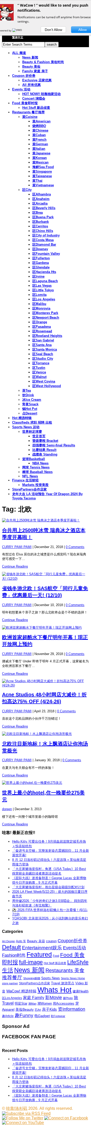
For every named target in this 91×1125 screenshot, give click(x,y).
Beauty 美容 (36, 941)
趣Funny (24, 1015)
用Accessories (63, 1003)
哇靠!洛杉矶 (16, 1108)
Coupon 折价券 (23, 76)
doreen (7, 809)
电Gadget (42, 1016)
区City (27, 190)
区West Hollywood (46, 386)
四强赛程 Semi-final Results (53, 445)
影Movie (53, 997)
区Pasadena (41, 327)
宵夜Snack (30, 404)
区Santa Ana (42, 345)
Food (56, 955)
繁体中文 (17, 37)
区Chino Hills (42, 231)
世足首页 (39, 436)
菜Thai (37, 181)
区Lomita (39, 295)
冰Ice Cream (31, 400)
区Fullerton (41, 258)
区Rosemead (42, 331)
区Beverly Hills (43, 208)
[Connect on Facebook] (66, 1118)
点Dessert (29, 413)
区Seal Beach (42, 354)
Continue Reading (15, 566)
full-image (31, 962)
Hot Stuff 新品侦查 (36, 108)
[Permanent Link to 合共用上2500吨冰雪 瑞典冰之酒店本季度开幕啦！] (45, 520)
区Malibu (39, 304)
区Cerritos (40, 226)
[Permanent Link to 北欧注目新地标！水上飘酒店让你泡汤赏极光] (45, 734)
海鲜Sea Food (43, 167)
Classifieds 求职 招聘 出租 (32, 422)
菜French (39, 139)
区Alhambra (41, 194)
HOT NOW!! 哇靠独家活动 (41, 94)
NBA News (40, 463)
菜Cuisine (29, 117)
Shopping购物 (31, 978)
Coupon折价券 (72, 940)
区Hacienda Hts (44, 272)
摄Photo (68, 998)
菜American (41, 121)
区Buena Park (43, 217)
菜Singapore (42, 171)
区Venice (39, 372)
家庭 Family (33, 997)
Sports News (50, 978)
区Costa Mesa (43, 240)
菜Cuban (39, 135)
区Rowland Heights (47, 336)
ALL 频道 (19, 53)
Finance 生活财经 (25, 480)
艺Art (38, 1009)
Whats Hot (54, 990)
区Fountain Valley (46, 254)
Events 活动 (21, 89)
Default (11, 947)
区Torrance (40, 363)
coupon (51, 941)
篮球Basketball (33, 459)
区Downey (40, 249)
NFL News (30, 476)
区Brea (37, 212)
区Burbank (40, 222)
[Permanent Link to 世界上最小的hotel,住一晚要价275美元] (45, 783)
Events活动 (74, 947)
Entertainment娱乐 (42, 947)
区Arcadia (40, 203)
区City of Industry (46, 235)
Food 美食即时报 (25, 103)
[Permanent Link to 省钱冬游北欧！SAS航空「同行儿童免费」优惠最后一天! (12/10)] (45, 576)
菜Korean (39, 158)
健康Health (80, 991)
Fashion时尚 (14, 955)
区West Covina (43, 381)
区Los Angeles (43, 299)
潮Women (44, 1003)
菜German (40, 144)
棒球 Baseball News (37, 472)
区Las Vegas (42, 285)
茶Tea (26, 390)
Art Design (8, 941)
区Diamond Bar (44, 244)
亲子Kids (49, 1009)
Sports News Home (73, 978)
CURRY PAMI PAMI (17, 547)
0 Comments (75, 547)
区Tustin (38, 368)
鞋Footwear (58, 1016)
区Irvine (38, 276)
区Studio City (42, 358)
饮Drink (28, 395)
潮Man (32, 1003)
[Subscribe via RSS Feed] (26, 1113)
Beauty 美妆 (31, 66)
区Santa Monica (44, 349)
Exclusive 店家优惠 (37, 80)
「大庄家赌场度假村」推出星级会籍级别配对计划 (48, 887)
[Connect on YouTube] (23, 1122)
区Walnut (39, 377)
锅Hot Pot (29, 409)
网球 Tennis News (36, 467)
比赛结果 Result (44, 450)
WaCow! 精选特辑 (21, 991)
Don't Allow (53, 30)
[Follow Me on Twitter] (22, 1118)
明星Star (21, 1003)
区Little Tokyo (43, 290)
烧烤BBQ (39, 126)
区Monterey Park (45, 313)
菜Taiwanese (42, 176)
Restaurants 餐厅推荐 (28, 112)
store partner (10, 983)
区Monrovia (41, 308)
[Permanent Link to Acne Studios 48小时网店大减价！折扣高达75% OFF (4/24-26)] (45, 683)
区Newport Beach (45, 317)
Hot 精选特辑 (22, 418)
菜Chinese (40, 130)
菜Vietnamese (43, 185)
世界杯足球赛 (32, 431)
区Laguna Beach (45, 281)
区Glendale (41, 267)
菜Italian (38, 149)
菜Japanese (41, 153)
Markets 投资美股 (35, 485)
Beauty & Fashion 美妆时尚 (43, 62)
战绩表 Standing (44, 454)
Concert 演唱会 (33, 98)
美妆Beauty (24, 1009)
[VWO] (17, 30)
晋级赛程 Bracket (45, 441)
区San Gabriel (43, 340)
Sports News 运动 (25, 427)
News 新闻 (30, 57)
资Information (71, 1009)
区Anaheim (41, 199)
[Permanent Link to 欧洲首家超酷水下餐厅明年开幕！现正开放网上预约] (45, 627)
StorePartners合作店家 (29, 489)
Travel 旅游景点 (62, 983)
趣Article (8, 1016)
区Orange (39, 322)
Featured (39, 954)
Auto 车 (21, 941)
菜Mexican (40, 162)
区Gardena (40, 263)
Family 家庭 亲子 (35, 71)
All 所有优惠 (31, 85)
